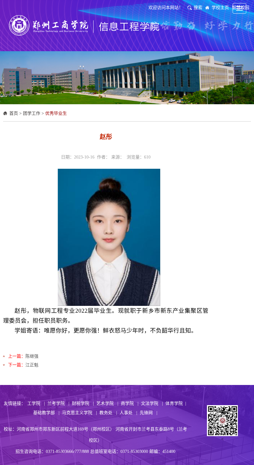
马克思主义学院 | (79, 412)
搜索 (198, 7)
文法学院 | (152, 403)
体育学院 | (175, 403)
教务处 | (108, 412)
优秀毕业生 (56, 113)
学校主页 (220, 7)
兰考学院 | (58, 403)
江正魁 (31, 365)
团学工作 (31, 113)
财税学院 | (83, 403)
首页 (13, 113)
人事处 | (128, 412)
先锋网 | (148, 412)
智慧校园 (240, 7)
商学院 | (129, 403)
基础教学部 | (46, 412)
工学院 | (36, 403)
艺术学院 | (107, 403)
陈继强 (31, 356)
